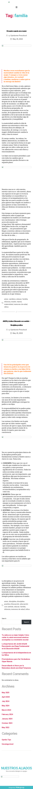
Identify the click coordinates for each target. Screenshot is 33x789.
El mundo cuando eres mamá (16, 31)
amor (6, 299)
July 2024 (5, 701)
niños (6, 307)
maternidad (8, 304)
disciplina (12, 601)
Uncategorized (7, 744)
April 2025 (6, 697)
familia (25, 299)
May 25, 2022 (18, 39)
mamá (19, 302)
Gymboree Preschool (18, 35)
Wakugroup (20, 787)
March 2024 (6, 710)
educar (19, 299)
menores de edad (20, 304)
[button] (16, 7)
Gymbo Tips (16, 26)
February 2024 (7, 714)
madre (13, 302)
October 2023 (7, 723)
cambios (12, 299)
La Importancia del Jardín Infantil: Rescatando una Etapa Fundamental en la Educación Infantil (15, 646)
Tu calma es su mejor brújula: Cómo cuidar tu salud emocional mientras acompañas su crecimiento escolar (15, 637)
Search (4, 618)
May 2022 (5, 727)
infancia (7, 302)
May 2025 (5, 692)
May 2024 (5, 706)
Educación (15, 604)
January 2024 (7, 719)
